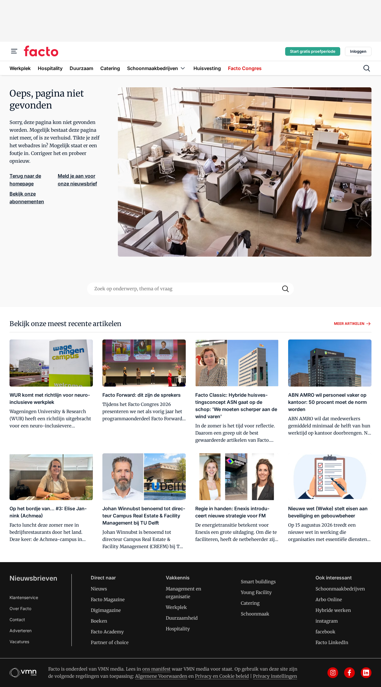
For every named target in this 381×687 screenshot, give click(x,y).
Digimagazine (106, 610)
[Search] (285, 289)
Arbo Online (329, 599)
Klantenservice (24, 597)
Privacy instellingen (275, 676)
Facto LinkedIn (332, 642)
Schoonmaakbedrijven (340, 589)
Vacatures (19, 641)
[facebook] (349, 672)
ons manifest (156, 669)
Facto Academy (107, 632)
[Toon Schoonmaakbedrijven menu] (182, 68)
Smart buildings (258, 581)
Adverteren (21, 630)
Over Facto (20, 608)
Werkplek (176, 607)
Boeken (99, 621)
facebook (325, 632)
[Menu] (14, 51)
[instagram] (332, 672)
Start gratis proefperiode (312, 51)
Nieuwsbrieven (33, 578)
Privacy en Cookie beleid (222, 676)
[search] (366, 68)
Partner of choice (110, 642)
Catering (250, 603)
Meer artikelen (349, 323)
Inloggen (358, 51)
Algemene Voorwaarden (161, 676)
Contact (17, 619)
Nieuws (99, 589)
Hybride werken (333, 610)
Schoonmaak (255, 614)
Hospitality (178, 629)
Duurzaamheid (182, 618)
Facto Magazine (108, 599)
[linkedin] (366, 672)
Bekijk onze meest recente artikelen (65, 324)
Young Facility (256, 592)
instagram (327, 621)
